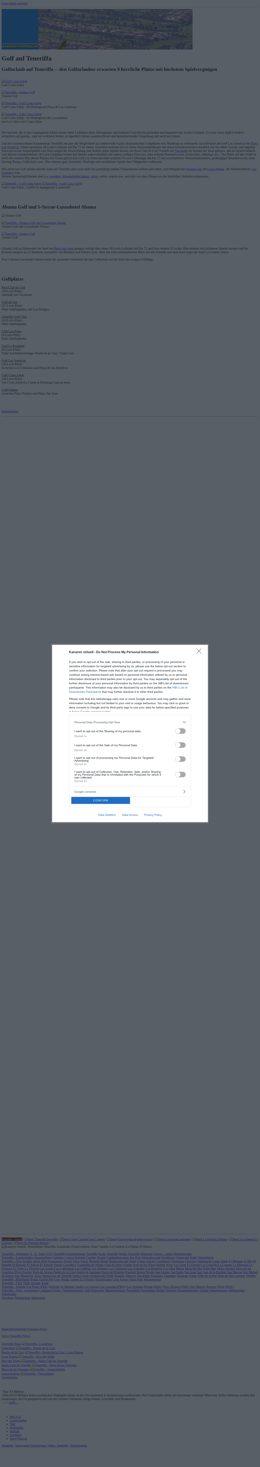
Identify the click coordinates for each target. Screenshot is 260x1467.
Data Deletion (107, 814)
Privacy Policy (153, 814)
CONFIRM (100, 800)
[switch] (180, 731)
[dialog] (130, 733)
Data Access (130, 814)
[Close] (200, 652)
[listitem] (130, 722)
